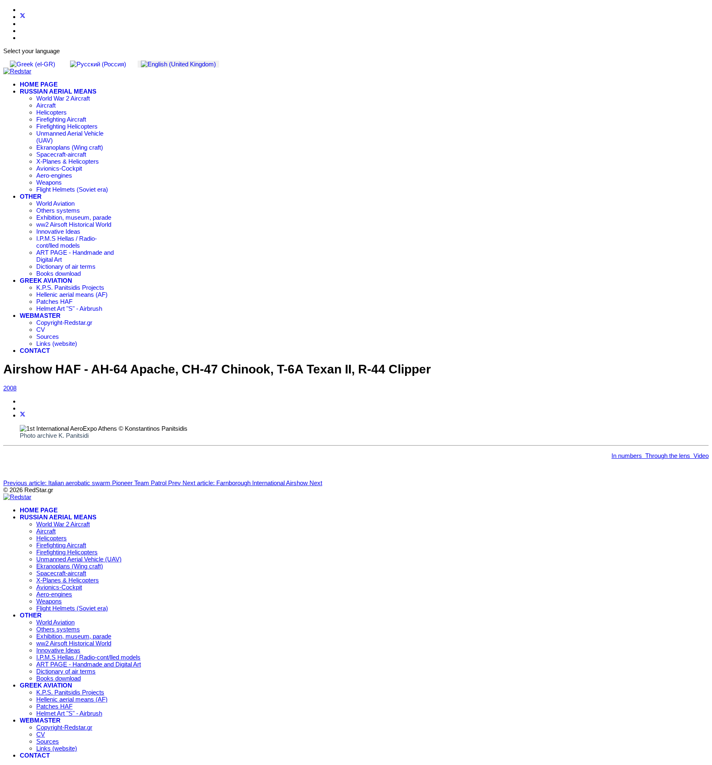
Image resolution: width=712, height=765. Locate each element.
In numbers (626, 455)
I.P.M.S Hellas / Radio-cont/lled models (66, 242)
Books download (58, 273)
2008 (9, 388)
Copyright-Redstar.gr (64, 322)
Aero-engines (54, 175)
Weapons (49, 182)
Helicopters (51, 112)
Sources (47, 336)
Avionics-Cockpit (59, 168)
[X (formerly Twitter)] (23, 415)
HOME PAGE (39, 84)
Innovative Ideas (58, 231)
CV (40, 329)
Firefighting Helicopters (67, 126)
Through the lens (667, 455)
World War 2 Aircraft (63, 98)
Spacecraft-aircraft (61, 154)
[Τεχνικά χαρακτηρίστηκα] (643, 455)
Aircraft (46, 105)
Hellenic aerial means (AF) (72, 294)
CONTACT (35, 350)
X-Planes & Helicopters (67, 161)
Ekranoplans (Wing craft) (69, 147)
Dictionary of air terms (66, 266)
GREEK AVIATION (46, 280)
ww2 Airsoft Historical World (73, 224)
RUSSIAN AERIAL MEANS (58, 91)
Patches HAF (54, 301)
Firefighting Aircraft (61, 119)
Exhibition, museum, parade (73, 217)
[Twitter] (23, 16)
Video (701, 455)
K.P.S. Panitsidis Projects (70, 287)
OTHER (31, 196)
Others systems (58, 210)
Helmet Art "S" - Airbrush (69, 308)
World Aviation (55, 203)
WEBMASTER (40, 315)
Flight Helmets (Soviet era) (72, 189)
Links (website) (56, 343)
